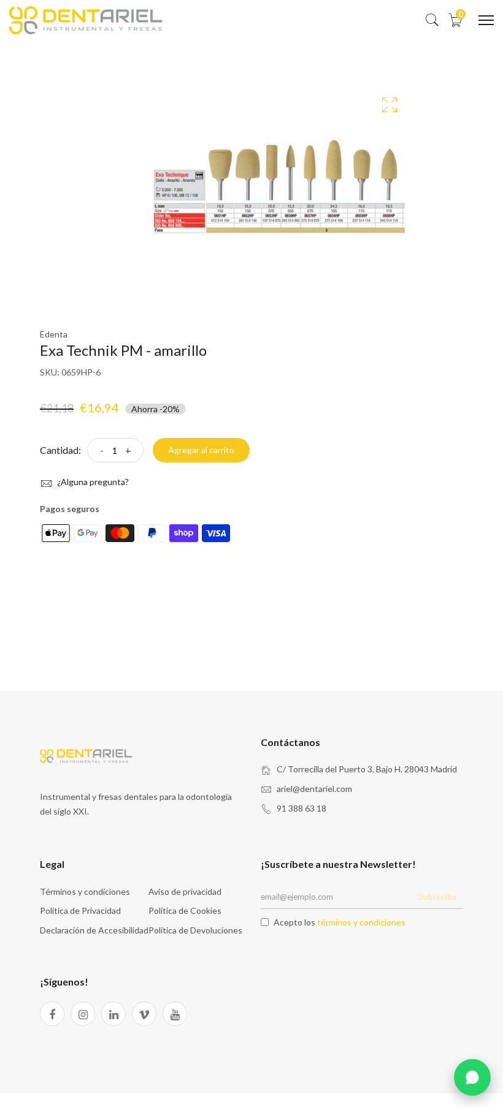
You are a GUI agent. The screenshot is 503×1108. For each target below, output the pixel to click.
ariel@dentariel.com (314, 788)
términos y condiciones (361, 922)
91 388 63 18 (301, 808)
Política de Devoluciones (195, 930)
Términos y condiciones (85, 891)
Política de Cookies (184, 910)
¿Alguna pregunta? (92, 482)
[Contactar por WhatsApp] (472, 1077)
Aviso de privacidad (184, 891)
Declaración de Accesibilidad (94, 930)
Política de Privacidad (80, 910)
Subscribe (437, 896)
